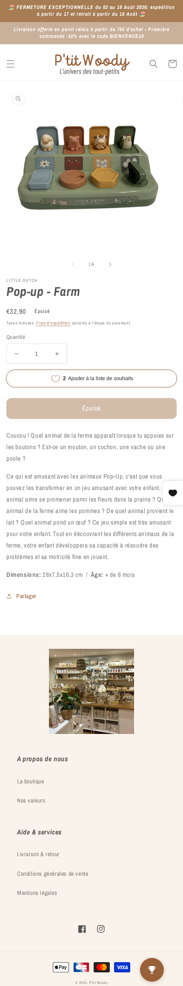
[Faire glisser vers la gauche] (72, 264)
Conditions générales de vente (52, 873)
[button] (10, 63)
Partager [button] (26, 596)
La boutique (30, 781)
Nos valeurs (31, 800)
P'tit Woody (98, 982)
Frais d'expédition (53, 323)
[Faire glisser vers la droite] (110, 264)
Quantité (15, 337)
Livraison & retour (38, 854)
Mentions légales (37, 893)
